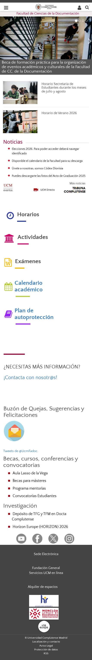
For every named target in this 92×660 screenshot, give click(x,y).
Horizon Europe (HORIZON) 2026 (40, 527)
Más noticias (77, 183)
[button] (7, 42)
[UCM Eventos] (8, 186)
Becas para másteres (29, 481)
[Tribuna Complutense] (74, 189)
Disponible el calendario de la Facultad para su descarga (47, 161)
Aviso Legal (46, 645)
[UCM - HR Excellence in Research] (44, 600)
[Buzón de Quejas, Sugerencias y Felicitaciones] (14, 431)
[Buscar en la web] (87, 7)
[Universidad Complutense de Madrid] (46, 7)
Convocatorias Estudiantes (34, 496)
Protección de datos (46, 649)
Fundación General (46, 568)
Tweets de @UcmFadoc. (20, 451)
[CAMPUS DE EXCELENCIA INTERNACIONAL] (44, 613)
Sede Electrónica (46, 554)
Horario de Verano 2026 (59, 113)
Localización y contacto (46, 641)
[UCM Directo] (44, 188)
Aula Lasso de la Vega (30, 473)
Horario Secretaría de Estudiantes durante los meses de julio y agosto (64, 87)
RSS (46, 653)
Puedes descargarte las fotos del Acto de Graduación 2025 (49, 176)
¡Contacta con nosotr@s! (30, 377)
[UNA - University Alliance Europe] (44, 626)
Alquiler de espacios (43, 587)
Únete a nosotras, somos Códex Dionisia (37, 168)
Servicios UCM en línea (46, 573)
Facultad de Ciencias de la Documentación (47, 13)
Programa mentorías (29, 488)
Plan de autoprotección (34, 313)
